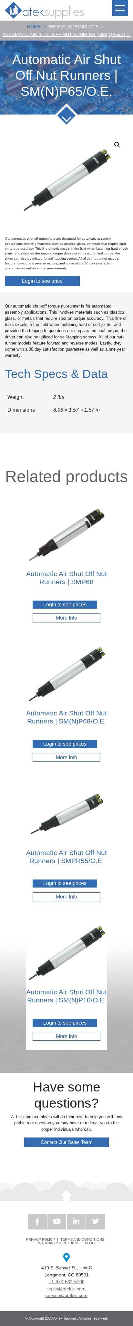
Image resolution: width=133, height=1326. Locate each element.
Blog (90, 1243)
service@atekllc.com (66, 1295)
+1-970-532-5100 (67, 1281)
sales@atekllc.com (66, 1288)
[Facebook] (37, 1221)
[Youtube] (56, 1221)
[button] (117, 145)
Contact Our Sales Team (67, 1142)
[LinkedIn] (76, 1221)
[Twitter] (95, 1221)
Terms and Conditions (82, 1239)
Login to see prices (65, 604)
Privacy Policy (40, 1239)
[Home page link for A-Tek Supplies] (44, 10)
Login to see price (42, 281)
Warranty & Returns (58, 1243)
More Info (66, 618)
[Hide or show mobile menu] (120, 8)
